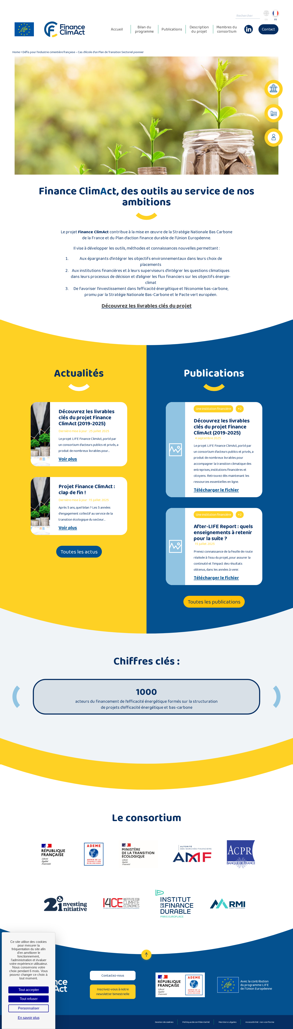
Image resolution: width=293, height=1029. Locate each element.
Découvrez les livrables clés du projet (146, 306)
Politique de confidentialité (196, 1022)
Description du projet (199, 29)
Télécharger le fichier (216, 490)
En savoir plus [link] (28, 1018)
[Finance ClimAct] (64, 29)
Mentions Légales (227, 1022)
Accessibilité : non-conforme (259, 1022)
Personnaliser (28, 1008)
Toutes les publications (214, 602)
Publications (172, 29)
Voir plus (68, 459)
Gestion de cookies (164, 1022)
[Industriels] (273, 113)
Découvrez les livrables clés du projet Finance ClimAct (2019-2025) (87, 417)
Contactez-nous (112, 975)
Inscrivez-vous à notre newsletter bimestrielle (112, 991)
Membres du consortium (226, 29)
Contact (268, 29)
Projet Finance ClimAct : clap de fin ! (87, 489)
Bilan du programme (144, 29)
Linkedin (248, 27)
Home (16, 52)
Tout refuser (29, 999)
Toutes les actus (79, 552)
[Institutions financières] (273, 89)
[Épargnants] (273, 137)
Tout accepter (28, 990)
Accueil (117, 29)
